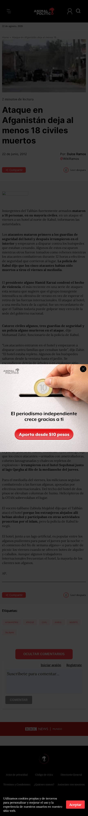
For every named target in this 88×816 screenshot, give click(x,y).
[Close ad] (83, 369)
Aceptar (75, 805)
